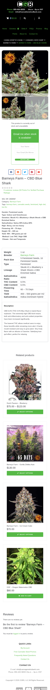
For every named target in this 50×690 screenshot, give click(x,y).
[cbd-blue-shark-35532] (25, 73)
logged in (16, 634)
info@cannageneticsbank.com (28, 669)
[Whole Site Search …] (25, 18)
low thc (4, 207)
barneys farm (11, 204)
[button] (3, 73)
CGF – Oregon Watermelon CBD (19, 587)
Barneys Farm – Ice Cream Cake (19, 526)
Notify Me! (25, 159)
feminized (34, 204)
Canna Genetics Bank (13, 40)
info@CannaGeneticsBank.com (28, 12)
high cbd (42, 204)
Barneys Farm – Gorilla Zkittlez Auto (20, 464)
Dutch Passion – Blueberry (17, 403)
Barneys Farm (9, 43)
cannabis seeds (24, 204)
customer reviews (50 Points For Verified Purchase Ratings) (24, 191)
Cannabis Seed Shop (34, 40)
